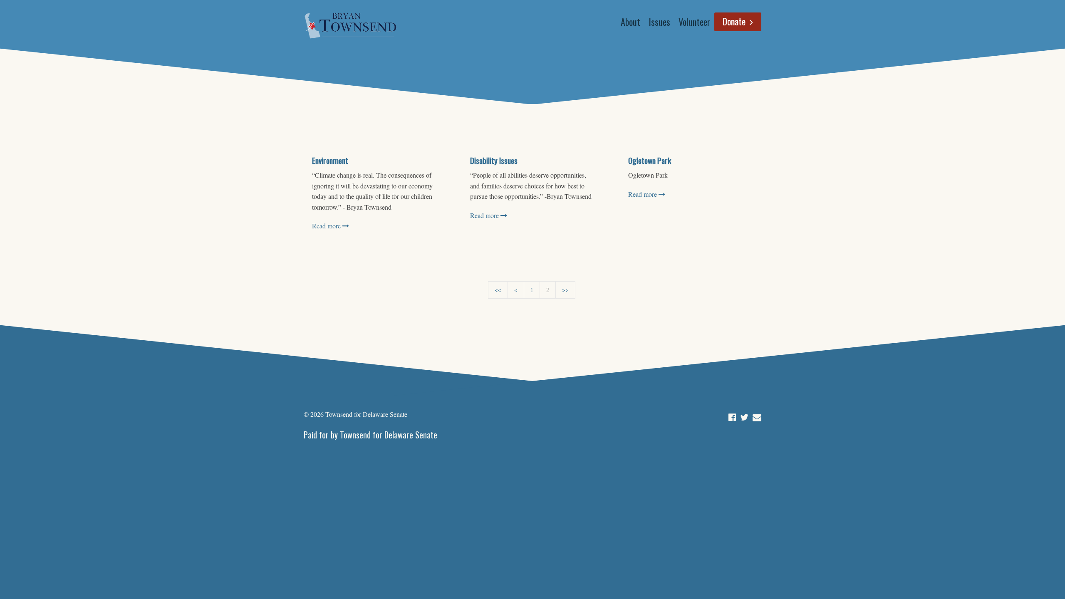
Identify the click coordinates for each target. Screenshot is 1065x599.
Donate (734, 21)
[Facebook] (732, 415)
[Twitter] (744, 415)
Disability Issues (494, 160)
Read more (327, 225)
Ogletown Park (649, 160)
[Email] (757, 415)
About (630, 21)
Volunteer (694, 21)
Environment (330, 160)
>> (565, 290)
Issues (659, 21)
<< (498, 290)
